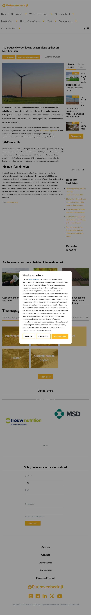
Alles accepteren (60, 336)
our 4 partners (34, 279)
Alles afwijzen (43, 336)
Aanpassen (29, 336)
